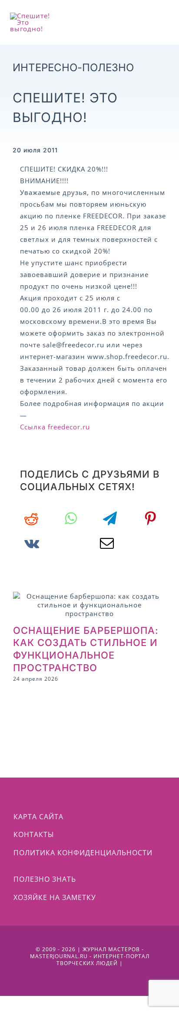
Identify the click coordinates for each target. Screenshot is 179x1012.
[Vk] (32, 543)
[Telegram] (110, 518)
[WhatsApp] (70, 518)
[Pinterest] (150, 518)
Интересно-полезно (73, 67)
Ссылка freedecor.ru (55, 426)
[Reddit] (31, 518)
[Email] (107, 543)
